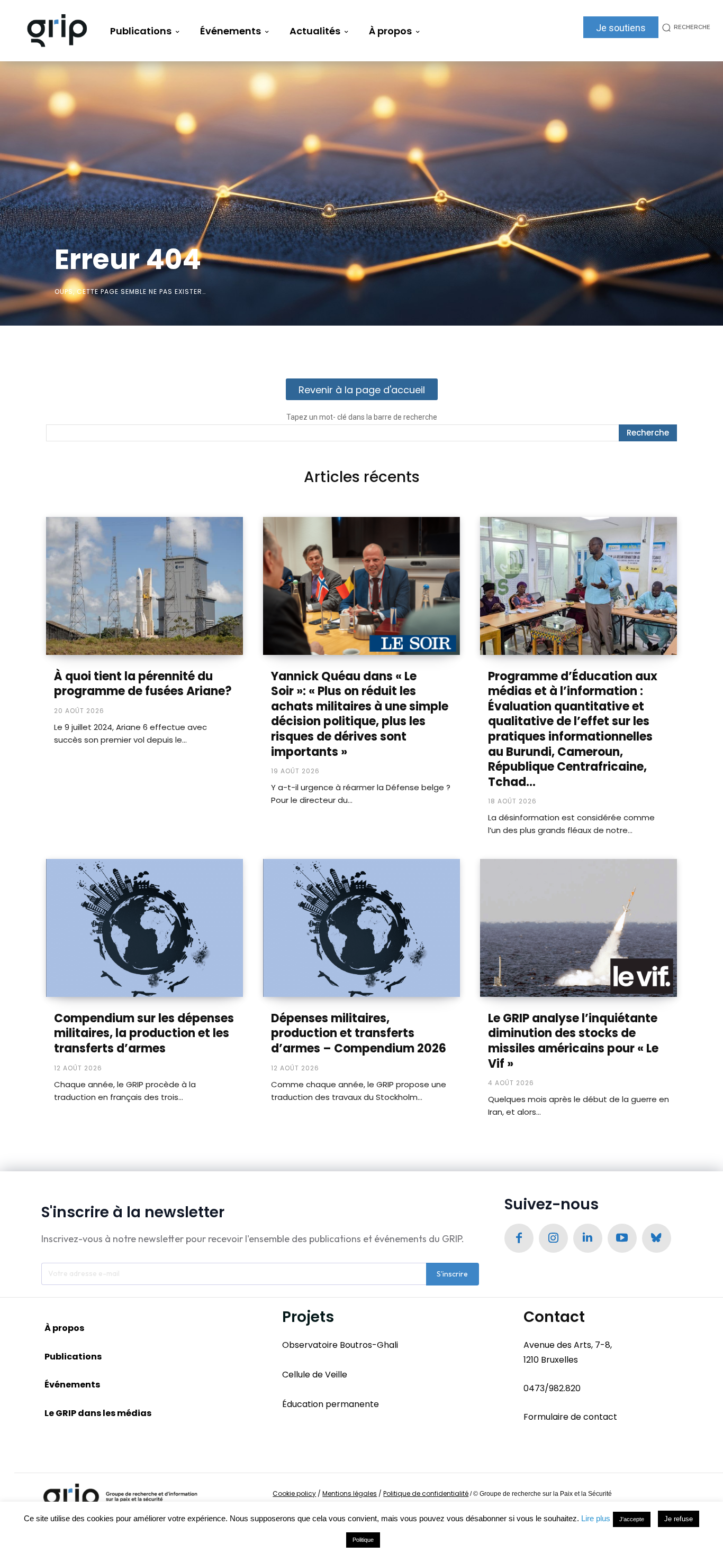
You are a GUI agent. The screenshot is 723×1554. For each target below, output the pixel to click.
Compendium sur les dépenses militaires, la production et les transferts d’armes (144, 1033)
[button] (684, 27)
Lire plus (595, 1518)
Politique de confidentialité (425, 1493)
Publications (73, 1356)
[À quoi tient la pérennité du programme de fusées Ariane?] (144, 585)
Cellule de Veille (314, 1374)
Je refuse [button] (678, 1519)
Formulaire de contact (570, 1417)
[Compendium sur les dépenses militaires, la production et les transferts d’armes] (144, 927)
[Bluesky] (656, 1238)
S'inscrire (452, 1274)
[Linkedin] (587, 1238)
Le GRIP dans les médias (97, 1413)
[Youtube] (622, 1238)
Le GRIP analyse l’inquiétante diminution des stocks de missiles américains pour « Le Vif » (573, 1041)
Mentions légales (349, 1493)
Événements (72, 1385)
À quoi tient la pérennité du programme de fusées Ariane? (143, 684)
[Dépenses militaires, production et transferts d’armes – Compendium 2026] (361, 927)
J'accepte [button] (631, 1519)
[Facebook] (519, 1238)
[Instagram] (553, 1238)
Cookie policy (294, 1493)
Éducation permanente (330, 1404)
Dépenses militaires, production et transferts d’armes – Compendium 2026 (358, 1033)
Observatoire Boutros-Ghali (340, 1345)
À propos (64, 1328)
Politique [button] (363, 1540)
